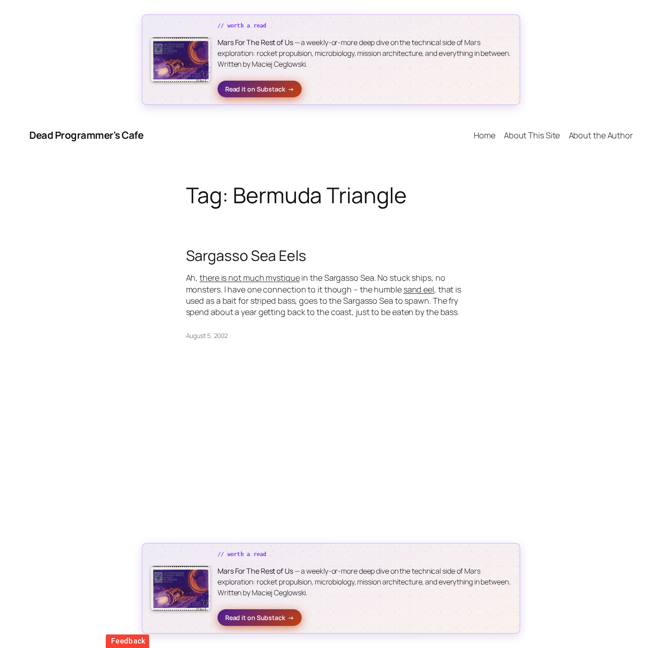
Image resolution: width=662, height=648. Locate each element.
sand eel (419, 289)
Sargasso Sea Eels (246, 255)
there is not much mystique (249, 277)
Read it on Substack (259, 89)
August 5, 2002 (207, 335)
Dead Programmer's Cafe (86, 135)
